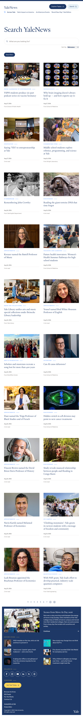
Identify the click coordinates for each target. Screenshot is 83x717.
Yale (76, 712)
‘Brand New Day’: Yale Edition (61, 12)
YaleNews (10, 8)
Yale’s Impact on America (25, 12)
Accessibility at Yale (10, 704)
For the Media (9, 697)
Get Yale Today (11, 685)
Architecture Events (43, 12)
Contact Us (8, 699)
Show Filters (9, 55)
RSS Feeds (7, 694)
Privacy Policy (8, 707)
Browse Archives (10, 692)
